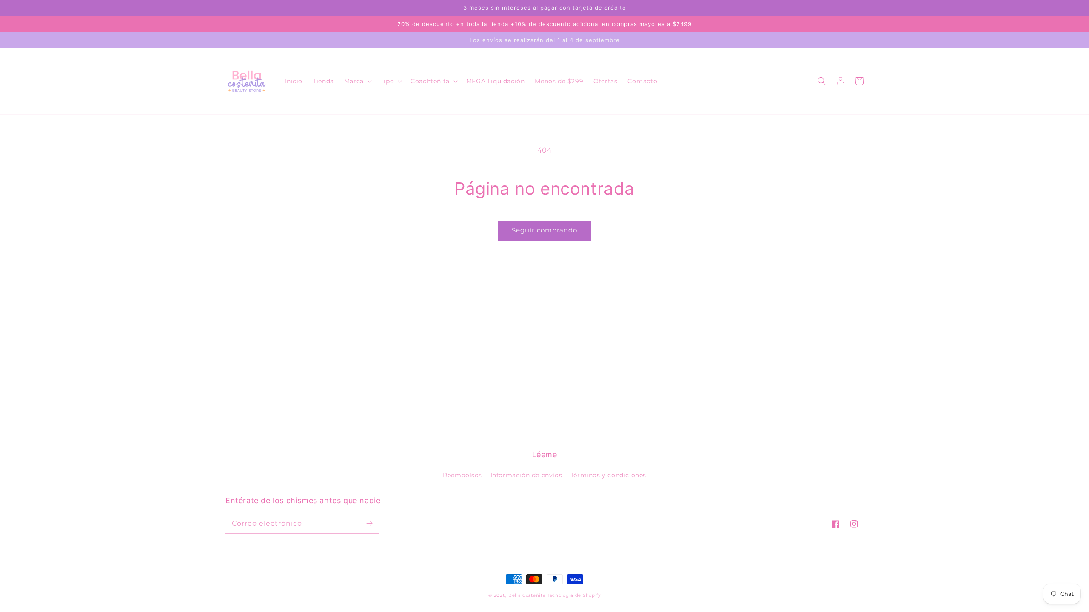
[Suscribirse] (369, 523)
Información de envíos (526, 475)
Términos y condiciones (608, 475)
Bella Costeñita (527, 595)
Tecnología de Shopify (574, 595)
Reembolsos (462, 475)
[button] (357, 81)
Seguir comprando (544, 230)
